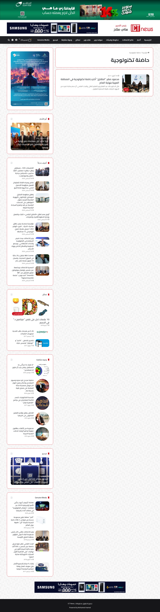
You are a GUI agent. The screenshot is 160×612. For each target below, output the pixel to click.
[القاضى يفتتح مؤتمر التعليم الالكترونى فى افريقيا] (42, 418)
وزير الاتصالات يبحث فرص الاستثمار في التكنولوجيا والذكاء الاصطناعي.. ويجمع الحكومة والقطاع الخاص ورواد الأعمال (22, 243)
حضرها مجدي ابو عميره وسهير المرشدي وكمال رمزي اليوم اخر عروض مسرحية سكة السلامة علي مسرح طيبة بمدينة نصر (22, 385)
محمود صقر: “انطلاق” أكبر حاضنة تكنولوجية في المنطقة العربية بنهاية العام (90, 81)
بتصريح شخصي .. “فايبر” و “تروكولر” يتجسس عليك (24, 342)
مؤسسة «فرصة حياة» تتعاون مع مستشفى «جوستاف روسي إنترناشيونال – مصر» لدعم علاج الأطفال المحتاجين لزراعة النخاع (31, 142)
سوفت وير (98, 40)
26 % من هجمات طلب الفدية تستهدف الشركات (23, 332)
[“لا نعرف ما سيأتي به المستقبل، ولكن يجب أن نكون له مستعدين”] (42, 370)
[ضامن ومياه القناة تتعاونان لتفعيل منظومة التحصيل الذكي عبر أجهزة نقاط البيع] (42, 186)
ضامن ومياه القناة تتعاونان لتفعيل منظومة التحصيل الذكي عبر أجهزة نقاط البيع (23, 185)
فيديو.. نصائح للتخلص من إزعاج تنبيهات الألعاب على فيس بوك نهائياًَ (31, 480)
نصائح (78, 40)
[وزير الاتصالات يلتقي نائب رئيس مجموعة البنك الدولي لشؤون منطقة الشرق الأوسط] (42, 536)
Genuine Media (43, 40)
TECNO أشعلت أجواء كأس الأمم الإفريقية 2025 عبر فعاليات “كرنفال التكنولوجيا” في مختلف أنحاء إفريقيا (23, 506)
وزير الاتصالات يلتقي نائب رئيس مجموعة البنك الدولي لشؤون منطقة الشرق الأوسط (22, 534)
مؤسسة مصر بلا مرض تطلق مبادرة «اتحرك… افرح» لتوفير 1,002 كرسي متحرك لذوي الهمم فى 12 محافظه (23, 227)
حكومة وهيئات (112, 40)
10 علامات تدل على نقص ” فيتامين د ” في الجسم (31, 321)
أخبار (139, 40)
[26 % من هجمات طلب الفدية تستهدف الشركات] (42, 332)
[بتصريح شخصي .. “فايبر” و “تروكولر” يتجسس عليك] (42, 343)
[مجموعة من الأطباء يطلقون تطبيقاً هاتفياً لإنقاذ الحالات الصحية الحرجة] (42, 434)
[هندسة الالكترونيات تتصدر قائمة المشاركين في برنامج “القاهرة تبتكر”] (42, 403)
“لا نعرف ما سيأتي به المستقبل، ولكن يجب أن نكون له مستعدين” (23, 367)
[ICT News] (133, 28)
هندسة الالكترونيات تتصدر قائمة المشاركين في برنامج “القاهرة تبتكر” (23, 400)
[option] (29, 136)
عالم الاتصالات (128, 40)
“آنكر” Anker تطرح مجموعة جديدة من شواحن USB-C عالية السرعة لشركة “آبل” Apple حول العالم (22, 521)
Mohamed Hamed (84, 607)
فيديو (55, 40)
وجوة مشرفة (66, 40)
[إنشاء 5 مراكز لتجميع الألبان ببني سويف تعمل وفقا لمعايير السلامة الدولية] (42, 566)
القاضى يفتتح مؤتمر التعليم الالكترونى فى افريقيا (24, 414)
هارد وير (87, 40)
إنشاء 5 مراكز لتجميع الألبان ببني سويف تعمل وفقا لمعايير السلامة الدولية (24, 566)
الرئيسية (147, 40)
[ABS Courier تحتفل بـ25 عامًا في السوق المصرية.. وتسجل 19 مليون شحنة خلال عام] (42, 259)
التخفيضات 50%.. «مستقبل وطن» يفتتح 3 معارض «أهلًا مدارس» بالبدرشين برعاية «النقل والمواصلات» (23, 171)
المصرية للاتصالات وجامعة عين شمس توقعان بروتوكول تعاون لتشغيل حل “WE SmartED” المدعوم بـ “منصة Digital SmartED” (23, 273)
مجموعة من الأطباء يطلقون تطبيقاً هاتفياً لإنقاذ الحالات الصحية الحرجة (23, 431)
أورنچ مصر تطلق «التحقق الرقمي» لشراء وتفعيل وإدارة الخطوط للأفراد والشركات (31, 216)
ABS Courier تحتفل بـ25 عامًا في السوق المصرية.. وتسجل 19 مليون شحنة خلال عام (23, 258)
